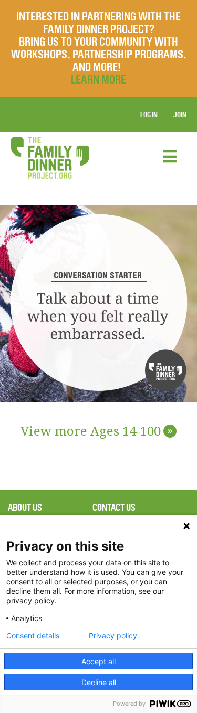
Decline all (98, 682)
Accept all (98, 661)
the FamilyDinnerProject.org (50, 158)
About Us (25, 507)
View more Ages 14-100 (96, 432)
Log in (149, 114)
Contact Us (114, 507)
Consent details (32, 636)
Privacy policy (113, 636)
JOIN (179, 114)
